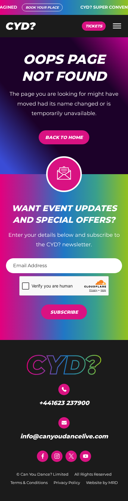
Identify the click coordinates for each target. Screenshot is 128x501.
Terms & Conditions (29, 482)
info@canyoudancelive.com (64, 436)
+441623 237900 (64, 402)
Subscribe (64, 312)
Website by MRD (102, 482)
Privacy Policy (67, 482)
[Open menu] (117, 26)
